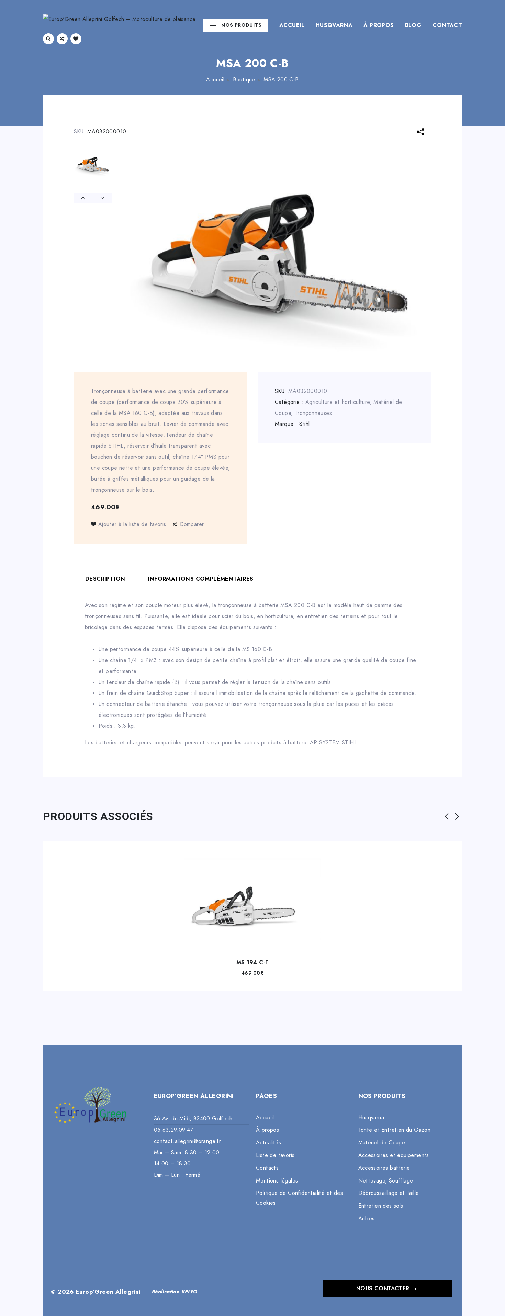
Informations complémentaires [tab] (200, 579)
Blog (413, 25)
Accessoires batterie (384, 1168)
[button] (387, 1288)
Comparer (192, 524)
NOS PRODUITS (241, 25)
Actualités (268, 1142)
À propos (378, 25)
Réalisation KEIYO (175, 1291)
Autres (366, 1218)
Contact (447, 25)
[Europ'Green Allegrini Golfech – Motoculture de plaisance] (119, 25)
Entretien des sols (380, 1206)
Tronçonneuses (313, 413)
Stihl (304, 424)
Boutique (244, 79)
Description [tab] (105, 579)
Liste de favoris (275, 1155)
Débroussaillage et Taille (388, 1193)
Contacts (267, 1168)
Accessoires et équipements (393, 1155)
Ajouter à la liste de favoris (132, 524)
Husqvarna (334, 25)
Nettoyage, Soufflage (385, 1181)
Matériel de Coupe (381, 1142)
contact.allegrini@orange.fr (187, 1141)
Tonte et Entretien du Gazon (394, 1130)
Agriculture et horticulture (337, 402)
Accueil (292, 25)
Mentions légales (277, 1181)
